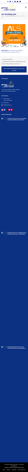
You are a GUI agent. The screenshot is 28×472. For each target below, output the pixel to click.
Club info (8, 469)
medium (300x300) (5, 52)
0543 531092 (6, 102)
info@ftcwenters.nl (7, 105)
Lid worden (14, 469)
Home (2, 16)
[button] (26, 7)
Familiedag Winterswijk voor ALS (11, 16)
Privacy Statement (21, 469)
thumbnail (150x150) (15, 52)
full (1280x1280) (11, 50)
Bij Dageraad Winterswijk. (18, 467)
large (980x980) (19, 50)
